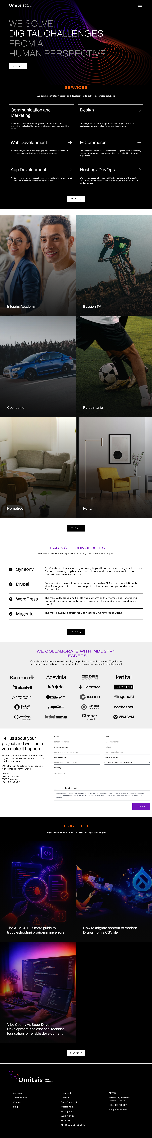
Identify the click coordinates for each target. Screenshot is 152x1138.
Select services (111, 757)
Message (58, 767)
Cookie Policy (67, 1106)
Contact (20, 66)
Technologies (20, 1097)
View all (78, 199)
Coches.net (16, 408)
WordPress (27, 599)
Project (107, 747)
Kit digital (65, 1120)
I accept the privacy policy (68, 788)
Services (17, 1093)
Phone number (60, 757)
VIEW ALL (76, 528)
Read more (77, 1053)
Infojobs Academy (21, 306)
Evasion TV (92, 306)
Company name (61, 747)
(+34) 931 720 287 (118, 1105)
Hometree (15, 508)
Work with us (67, 1115)
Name (56, 737)
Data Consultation (70, 1102)
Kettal (87, 508)
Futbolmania (93, 408)
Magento (25, 613)
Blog (15, 1106)
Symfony (25, 569)
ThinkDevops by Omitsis (73, 1125)
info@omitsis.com (118, 1109)
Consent (65, 1097)
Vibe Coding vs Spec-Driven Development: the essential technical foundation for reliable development (36, 1029)
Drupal (22, 584)
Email (106, 737)
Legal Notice (67, 1093)
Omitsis (113, 1093)
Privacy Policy (67, 1111)
